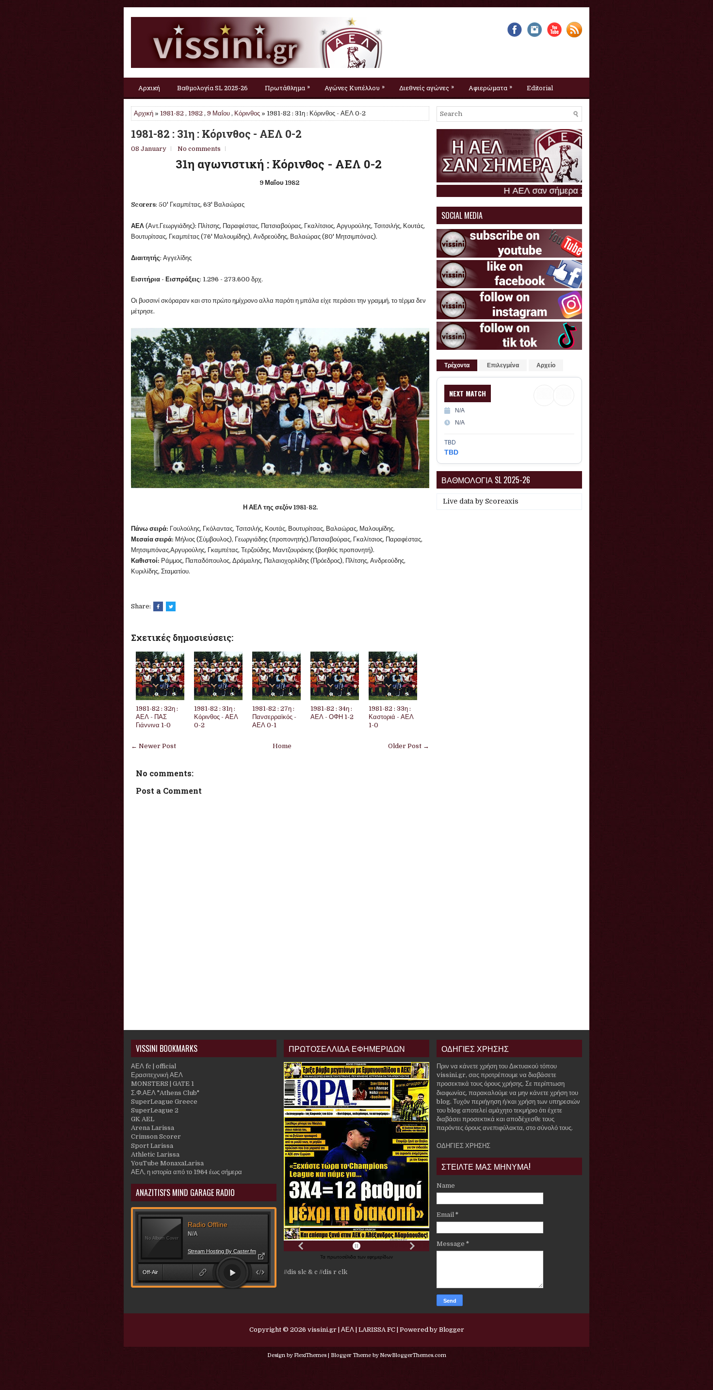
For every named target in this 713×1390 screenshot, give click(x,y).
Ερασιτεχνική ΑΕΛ (157, 1075)
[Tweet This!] (171, 606)
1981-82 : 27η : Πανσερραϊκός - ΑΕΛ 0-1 (274, 717)
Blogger (451, 1329)
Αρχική (149, 87)
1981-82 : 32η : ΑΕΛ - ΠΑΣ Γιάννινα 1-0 (157, 717)
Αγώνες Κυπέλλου (354, 87)
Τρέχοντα (457, 365)
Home (282, 746)
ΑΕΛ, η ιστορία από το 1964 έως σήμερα (186, 1172)
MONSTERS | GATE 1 (162, 1083)
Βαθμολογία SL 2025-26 (212, 87)
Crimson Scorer (156, 1136)
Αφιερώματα (490, 87)
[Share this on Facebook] (158, 606)
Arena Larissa (152, 1127)
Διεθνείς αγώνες (426, 87)
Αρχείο (545, 365)
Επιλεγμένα (503, 365)
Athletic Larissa (155, 1154)
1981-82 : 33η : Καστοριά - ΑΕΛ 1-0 (391, 717)
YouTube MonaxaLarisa (167, 1163)
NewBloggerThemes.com (413, 1355)
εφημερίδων (380, 1256)
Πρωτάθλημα (287, 87)
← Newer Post (153, 746)
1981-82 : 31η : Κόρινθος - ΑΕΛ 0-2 (216, 134)
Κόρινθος (247, 113)
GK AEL (142, 1119)
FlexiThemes (310, 1355)
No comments (199, 148)
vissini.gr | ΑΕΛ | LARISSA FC (351, 1329)
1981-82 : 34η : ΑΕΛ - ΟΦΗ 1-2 (332, 712)
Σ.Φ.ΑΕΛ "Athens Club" (165, 1092)
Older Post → (408, 746)
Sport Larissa (152, 1145)
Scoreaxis (502, 501)
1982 (195, 113)
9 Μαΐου (218, 113)
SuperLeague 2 (154, 1110)
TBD (451, 452)
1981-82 (172, 113)
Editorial (540, 87)
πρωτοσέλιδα (342, 1256)
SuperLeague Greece (164, 1101)
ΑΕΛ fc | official (153, 1066)
